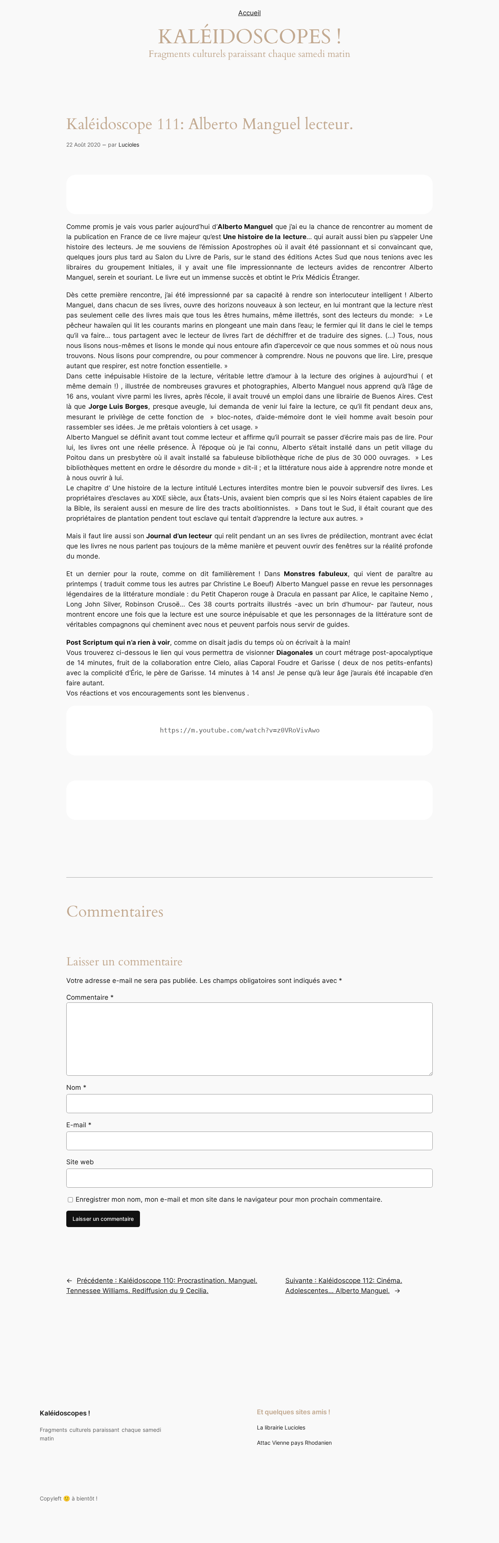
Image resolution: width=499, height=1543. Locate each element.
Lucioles (129, 144)
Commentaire (90, 997)
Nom (76, 1087)
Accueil (249, 13)
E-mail (79, 1125)
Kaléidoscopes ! (65, 1413)
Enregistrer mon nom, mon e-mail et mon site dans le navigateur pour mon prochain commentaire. (229, 1199)
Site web (80, 1162)
